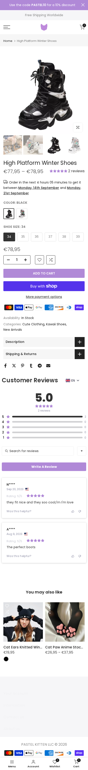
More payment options (44, 296)
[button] (67, 171)
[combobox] (81, 450)
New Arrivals (12, 329)
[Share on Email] (48, 366)
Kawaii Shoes (56, 324)
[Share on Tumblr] (31, 366)
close (83, 5)
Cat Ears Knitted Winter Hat (27, 647)
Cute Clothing (33, 324)
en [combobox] (73, 380)
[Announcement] (42, 5)
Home (7, 40)
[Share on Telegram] (40, 366)
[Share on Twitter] (14, 366)
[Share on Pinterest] (23, 366)
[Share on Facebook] (5, 366)
